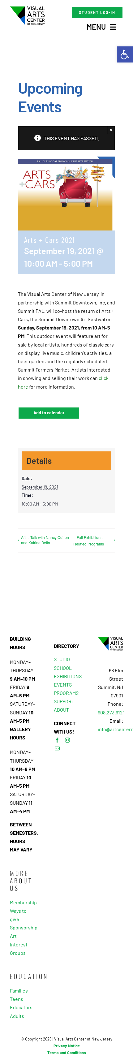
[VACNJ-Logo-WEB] (27, 8)
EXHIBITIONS (68, 676)
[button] (125, 54)
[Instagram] (67, 740)
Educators (21, 1007)
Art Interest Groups (19, 944)
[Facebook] (57, 740)
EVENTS (63, 684)
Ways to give (18, 915)
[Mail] (57, 748)
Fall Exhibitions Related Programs (88, 540)
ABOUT (61, 710)
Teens (16, 999)
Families (19, 990)
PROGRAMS (66, 693)
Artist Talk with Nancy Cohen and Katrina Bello (45, 540)
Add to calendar (48, 413)
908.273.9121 (111, 712)
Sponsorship (22, 927)
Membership (22, 902)
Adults (17, 1016)
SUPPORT (64, 701)
